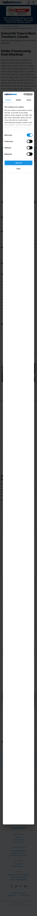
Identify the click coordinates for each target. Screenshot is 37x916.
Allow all (18, 163)
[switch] (30, 141)
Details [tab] (18, 100)
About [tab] (29, 100)
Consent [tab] (8, 100)
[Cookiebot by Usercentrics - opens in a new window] (25, 94)
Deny (18, 169)
